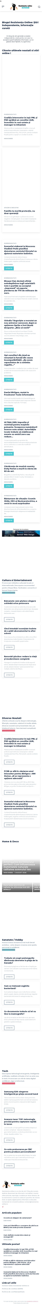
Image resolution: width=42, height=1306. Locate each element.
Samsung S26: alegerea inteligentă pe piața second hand (21, 1093)
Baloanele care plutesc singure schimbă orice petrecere (20, 602)
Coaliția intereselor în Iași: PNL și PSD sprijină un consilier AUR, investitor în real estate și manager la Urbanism (20, 742)
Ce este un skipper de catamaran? (18, 1218)
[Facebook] (3, 1207)
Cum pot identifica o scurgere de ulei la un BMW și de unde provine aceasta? (21, 1226)
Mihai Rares (8, 138)
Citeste (9, 268)
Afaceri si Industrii (11, 207)
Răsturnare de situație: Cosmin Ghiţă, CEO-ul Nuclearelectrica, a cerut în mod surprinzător (20, 501)
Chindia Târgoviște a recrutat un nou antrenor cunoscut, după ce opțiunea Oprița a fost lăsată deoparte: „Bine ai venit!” (20, 324)
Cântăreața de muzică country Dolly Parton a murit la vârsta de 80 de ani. (20, 468)
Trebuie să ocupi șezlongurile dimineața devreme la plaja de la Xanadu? (21, 960)
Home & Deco (9, 859)
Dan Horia (7, 1220)
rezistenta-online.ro (32, 1301)
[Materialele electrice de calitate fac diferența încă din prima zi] (17, 883)
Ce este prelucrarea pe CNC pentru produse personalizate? (20, 1150)
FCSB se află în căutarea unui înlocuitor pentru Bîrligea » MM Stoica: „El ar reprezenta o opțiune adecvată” (19, 775)
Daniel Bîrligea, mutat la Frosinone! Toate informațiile (19, 393)
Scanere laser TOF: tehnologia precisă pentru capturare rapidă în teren (20, 1121)
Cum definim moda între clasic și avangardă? (17, 1236)
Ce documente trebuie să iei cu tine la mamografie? (20, 1012)
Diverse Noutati (10, 114)
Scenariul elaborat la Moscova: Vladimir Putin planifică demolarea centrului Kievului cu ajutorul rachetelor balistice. (20, 805)
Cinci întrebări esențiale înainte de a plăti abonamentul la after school (20, 631)
